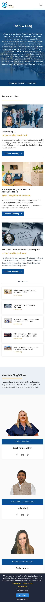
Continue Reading (11, 153)
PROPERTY (22, 83)
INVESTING (32, 83)
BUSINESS (13, 83)
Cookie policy (17, 583)
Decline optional (22, 590)
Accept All (22, 595)
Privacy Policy (22, 586)
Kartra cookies (28, 583)
